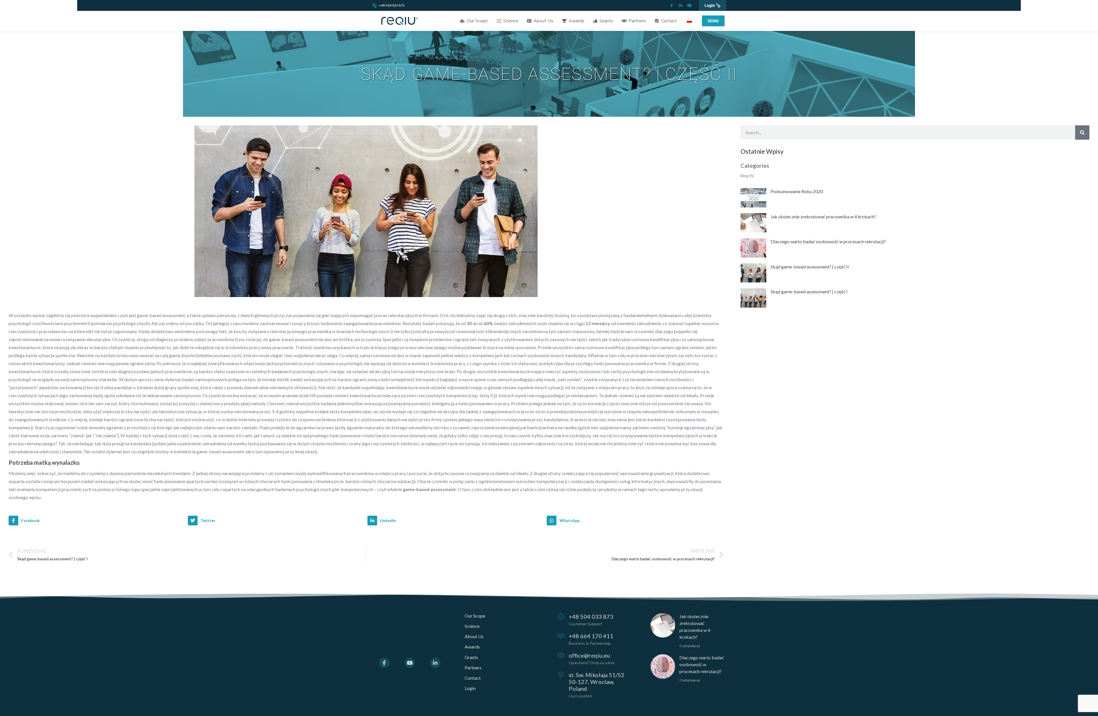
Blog (745, 175)
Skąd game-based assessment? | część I (809, 291)
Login (470, 688)
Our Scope (475, 615)
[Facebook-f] (384, 663)
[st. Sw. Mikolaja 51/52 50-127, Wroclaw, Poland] (561, 674)
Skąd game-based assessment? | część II (810, 266)
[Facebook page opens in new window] (671, 5)
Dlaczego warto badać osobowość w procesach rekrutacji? (828, 241)
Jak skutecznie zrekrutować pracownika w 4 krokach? (823, 216)
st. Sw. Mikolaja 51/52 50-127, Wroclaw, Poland (596, 681)
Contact (473, 678)
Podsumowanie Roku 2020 (797, 191)
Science (472, 626)
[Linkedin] (435, 663)
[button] (97, 520)
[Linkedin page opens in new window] (680, 5)
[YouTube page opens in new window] (689, 5)
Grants (471, 657)
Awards (472, 646)
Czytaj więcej (689, 646)
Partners (473, 667)
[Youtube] (410, 663)
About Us (474, 636)
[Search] (1082, 132)
